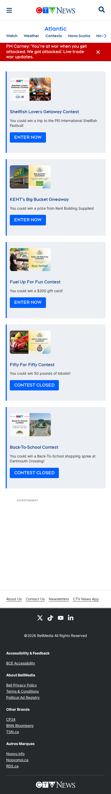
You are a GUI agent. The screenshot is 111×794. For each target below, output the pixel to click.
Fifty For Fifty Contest (32, 364)
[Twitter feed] (40, 618)
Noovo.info (15, 753)
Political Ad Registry (23, 697)
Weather (31, 36)
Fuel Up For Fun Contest (35, 282)
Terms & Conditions (22, 691)
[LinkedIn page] (71, 618)
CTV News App (86, 599)
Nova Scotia (79, 36)
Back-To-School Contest (34, 447)
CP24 (10, 719)
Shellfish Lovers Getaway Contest (44, 111)
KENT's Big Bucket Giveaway (39, 199)
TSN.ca (12, 732)
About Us (14, 599)
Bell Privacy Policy (21, 685)
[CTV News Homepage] (55, 10)
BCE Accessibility (20, 663)
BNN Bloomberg (20, 725)
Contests (53, 36)
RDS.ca (12, 766)
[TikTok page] (50, 618)
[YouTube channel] (61, 618)
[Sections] (9, 10)
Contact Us (35, 599)
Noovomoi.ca (17, 760)
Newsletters (59, 599)
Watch (12, 36)
